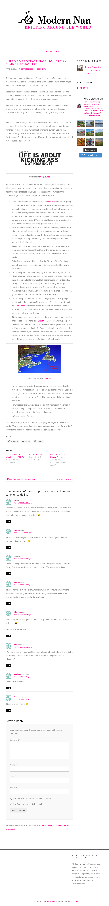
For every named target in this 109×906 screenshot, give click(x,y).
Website (13, 787)
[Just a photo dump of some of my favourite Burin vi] (90, 123)
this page (21, 305)
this (40, 176)
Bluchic (75, 902)
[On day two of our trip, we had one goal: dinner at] (99, 123)
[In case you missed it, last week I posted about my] (90, 132)
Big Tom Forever (64, 479)
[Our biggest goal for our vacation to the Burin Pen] (81, 132)
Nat (15, 500)
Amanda (17, 530)
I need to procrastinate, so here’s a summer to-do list (36, 63)
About (57, 51)
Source (47, 176)
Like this (41, 320)
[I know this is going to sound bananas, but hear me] (99, 132)
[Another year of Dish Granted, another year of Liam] (81, 141)
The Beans (18, 612)
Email (13, 776)
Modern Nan (49, 902)
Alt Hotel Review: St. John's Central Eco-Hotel (92, 70)
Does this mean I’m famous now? (22, 479)
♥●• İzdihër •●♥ (19, 674)
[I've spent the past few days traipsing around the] (90, 141)
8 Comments (41, 69)
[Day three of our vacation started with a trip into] (81, 123)
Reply (9, 521)
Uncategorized (26, 69)
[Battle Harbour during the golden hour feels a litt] (99, 141)
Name (13, 765)
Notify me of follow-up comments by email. (32, 798)
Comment (15, 740)
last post (52, 201)
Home (49, 51)
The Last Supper (35, 454)
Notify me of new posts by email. (27, 804)
